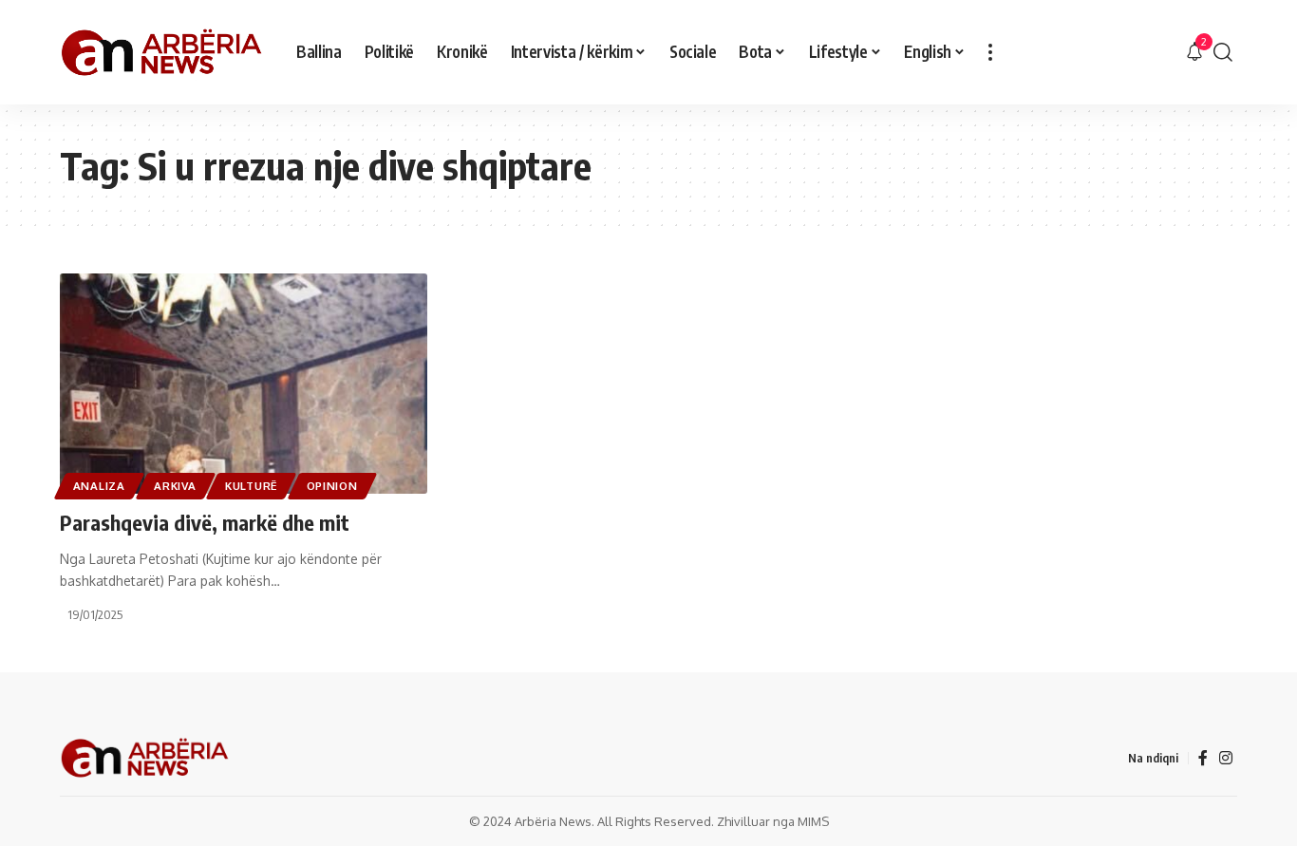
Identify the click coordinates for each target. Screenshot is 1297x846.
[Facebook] (1203, 758)
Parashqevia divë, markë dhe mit (204, 522)
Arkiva (175, 486)
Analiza (99, 486)
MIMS (813, 821)
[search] (1222, 52)
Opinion (332, 486)
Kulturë (251, 486)
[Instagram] (1225, 758)
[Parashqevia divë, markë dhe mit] (243, 383)
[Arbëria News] (163, 52)
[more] (990, 52)
